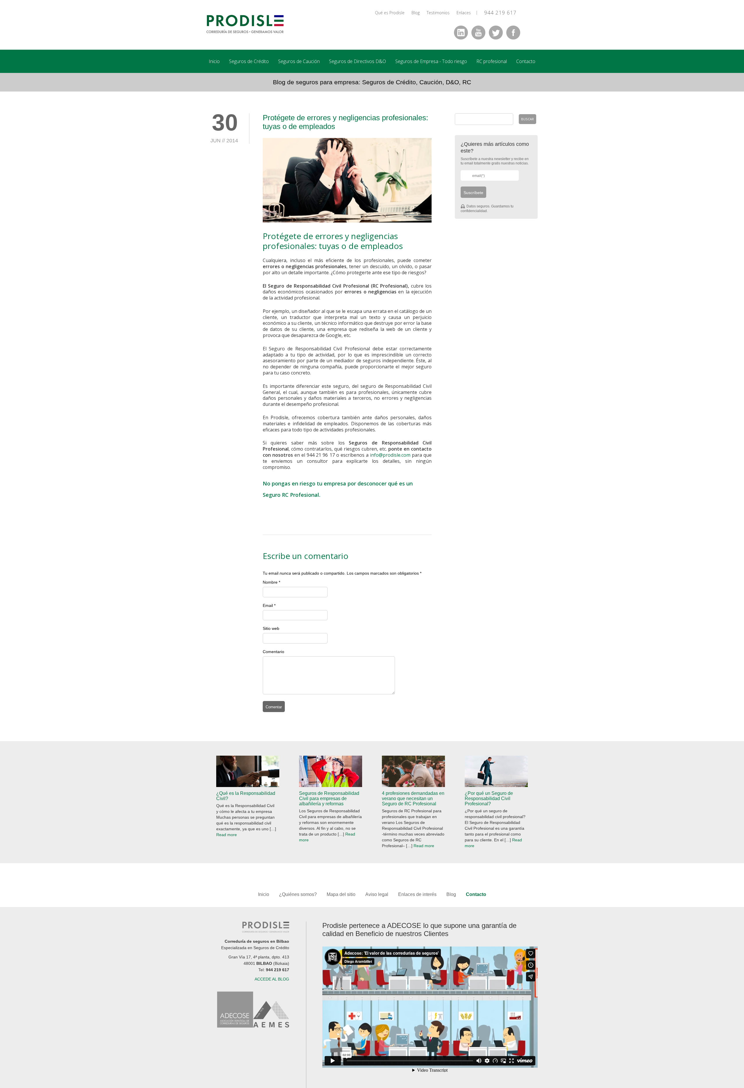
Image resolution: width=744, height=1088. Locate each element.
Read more (226, 834)
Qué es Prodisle (390, 12)
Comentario (273, 651)
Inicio (214, 61)
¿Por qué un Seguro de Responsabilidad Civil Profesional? (489, 798)
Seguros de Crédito (249, 61)
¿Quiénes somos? (298, 894)
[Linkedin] (461, 33)
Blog (416, 12)
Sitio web (271, 628)
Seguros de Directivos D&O (357, 61)
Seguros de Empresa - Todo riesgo (431, 61)
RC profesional (491, 61)
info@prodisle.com (390, 455)
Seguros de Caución (299, 61)
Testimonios (438, 12)
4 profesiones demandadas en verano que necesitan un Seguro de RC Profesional (413, 798)
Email (268, 605)
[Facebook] (513, 33)
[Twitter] (496, 33)
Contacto (525, 61)
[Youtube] (478, 33)
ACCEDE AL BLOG (272, 979)
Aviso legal (376, 894)
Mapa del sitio (342, 894)
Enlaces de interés (417, 894)
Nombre (270, 582)
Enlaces (464, 12)
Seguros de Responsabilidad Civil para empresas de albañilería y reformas (329, 798)
